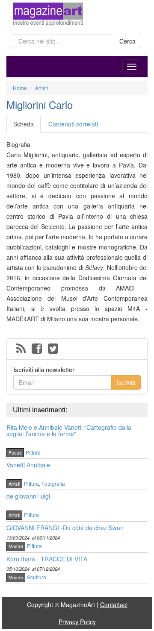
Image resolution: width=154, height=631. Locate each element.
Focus (15, 452)
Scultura (36, 577)
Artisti (14, 483)
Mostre (16, 546)
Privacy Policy (77, 621)
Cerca (127, 41)
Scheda (23, 124)
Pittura (33, 452)
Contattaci (113, 604)
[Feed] (21, 349)
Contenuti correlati (73, 124)
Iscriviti (126, 382)
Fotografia (53, 483)
